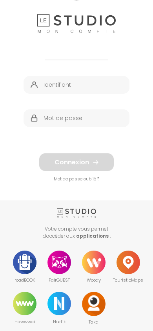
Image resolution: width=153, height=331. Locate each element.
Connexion (72, 162)
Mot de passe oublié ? (76, 179)
